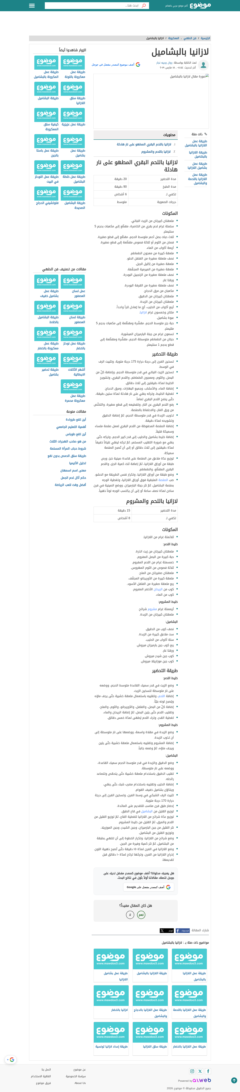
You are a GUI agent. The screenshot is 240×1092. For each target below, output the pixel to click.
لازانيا (143, 312)
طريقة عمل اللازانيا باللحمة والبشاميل (197, 179)
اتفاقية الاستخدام (41, 1076)
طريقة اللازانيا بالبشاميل (198, 154)
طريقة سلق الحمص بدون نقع (67, 456)
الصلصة (163, 480)
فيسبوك (185, 931)
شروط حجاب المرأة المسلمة (68, 448)
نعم (141, 915)
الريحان (158, 589)
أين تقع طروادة (76, 419)
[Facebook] (208, 1071)
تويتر (171, 931)
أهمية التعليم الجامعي (71, 427)
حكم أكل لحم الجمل (73, 478)
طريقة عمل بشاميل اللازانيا (197, 166)
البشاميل (147, 811)
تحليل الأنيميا (77, 463)
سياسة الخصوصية (76, 1076)
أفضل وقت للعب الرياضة (70, 485)
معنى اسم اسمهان (73, 470)
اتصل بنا (46, 1069)
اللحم (161, 696)
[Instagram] (192, 1071)
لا (130, 915)
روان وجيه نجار (164, 62)
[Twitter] (200, 1071)
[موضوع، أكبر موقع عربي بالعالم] (200, 5)
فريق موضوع (43, 1083)
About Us (80, 1083)
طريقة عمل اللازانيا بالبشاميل (196, 143)
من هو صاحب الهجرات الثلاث (68, 441)
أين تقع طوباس (76, 434)
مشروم (152, 609)
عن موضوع (80, 1069)
